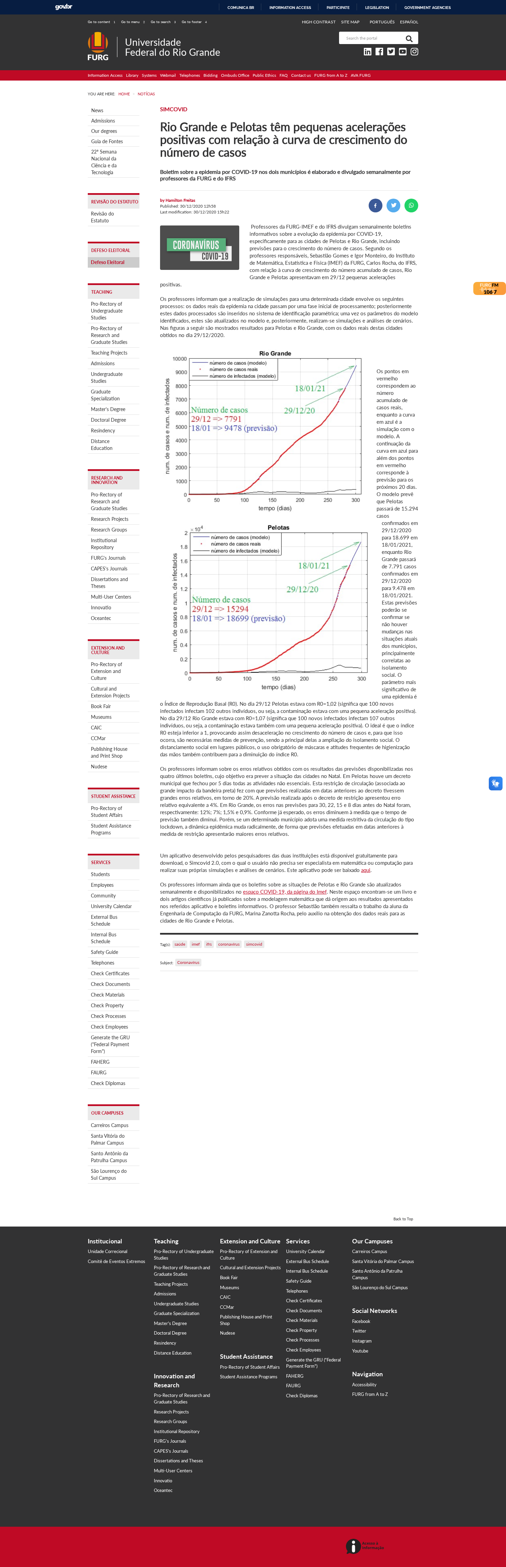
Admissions (103, 121)
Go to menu (133, 22)
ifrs (209, 944)
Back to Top (403, 1219)
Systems (149, 75)
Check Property (107, 1005)
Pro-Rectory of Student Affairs (107, 811)
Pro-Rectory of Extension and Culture (106, 671)
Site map (350, 21)
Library (132, 75)
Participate (338, 7)
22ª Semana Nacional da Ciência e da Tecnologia (104, 162)
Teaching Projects (109, 353)
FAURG (98, 1072)
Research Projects (109, 519)
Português (383, 21)
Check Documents (110, 984)
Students (100, 874)
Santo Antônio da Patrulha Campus (109, 1156)
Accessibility (364, 1384)
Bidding (210, 75)
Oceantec (101, 618)
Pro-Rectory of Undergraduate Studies (107, 310)
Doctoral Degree (108, 420)
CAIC (96, 727)
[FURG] (102, 34)
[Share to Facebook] (375, 205)
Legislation (377, 7)
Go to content (101, 22)
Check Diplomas (108, 1083)
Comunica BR (241, 7)
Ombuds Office (235, 75)
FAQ (284, 75)
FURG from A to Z (330, 75)
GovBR (63, 7)
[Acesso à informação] (366, 1546)
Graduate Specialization (105, 395)
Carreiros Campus (109, 1125)
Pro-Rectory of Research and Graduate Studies (109, 335)
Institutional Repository (104, 543)
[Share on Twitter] (393, 205)
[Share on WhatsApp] (411, 205)
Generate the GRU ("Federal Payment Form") (110, 1044)
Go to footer (194, 22)
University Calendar (111, 906)
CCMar (98, 738)
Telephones (189, 75)
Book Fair (101, 706)
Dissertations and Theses (109, 582)
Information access (290, 7)
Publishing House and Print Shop (109, 752)
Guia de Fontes (107, 141)
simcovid (254, 944)
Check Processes (108, 1016)
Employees (102, 885)
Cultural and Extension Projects (110, 692)
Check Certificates (110, 973)
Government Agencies (427, 7)
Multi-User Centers (111, 597)
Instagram (362, 1341)
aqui (365, 870)
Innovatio (101, 607)
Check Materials (108, 995)
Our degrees (104, 131)
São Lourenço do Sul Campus (109, 1174)
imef (196, 944)
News (97, 110)
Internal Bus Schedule (103, 938)
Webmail (168, 75)
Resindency (103, 430)
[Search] (408, 38)
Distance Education (102, 444)
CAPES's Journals (109, 568)
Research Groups (109, 530)
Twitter (359, 1331)
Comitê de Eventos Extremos (116, 1261)
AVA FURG (361, 75)
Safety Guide (104, 952)
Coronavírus (188, 962)
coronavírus (229, 944)
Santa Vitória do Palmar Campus (108, 1139)
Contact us (301, 75)
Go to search (163, 22)
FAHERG (100, 1062)
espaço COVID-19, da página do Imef (285, 891)
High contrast (319, 21)
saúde (180, 944)
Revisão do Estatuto (102, 217)
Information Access (105, 75)
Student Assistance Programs (111, 829)
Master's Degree (108, 409)
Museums (101, 717)
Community (103, 895)
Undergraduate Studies (107, 377)
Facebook (361, 1321)
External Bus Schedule (104, 920)
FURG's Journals (108, 558)
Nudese (99, 766)
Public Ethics (264, 75)
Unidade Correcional (107, 1251)
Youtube (360, 1351)
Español (409, 21)
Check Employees (109, 1027)
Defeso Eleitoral (107, 262)
